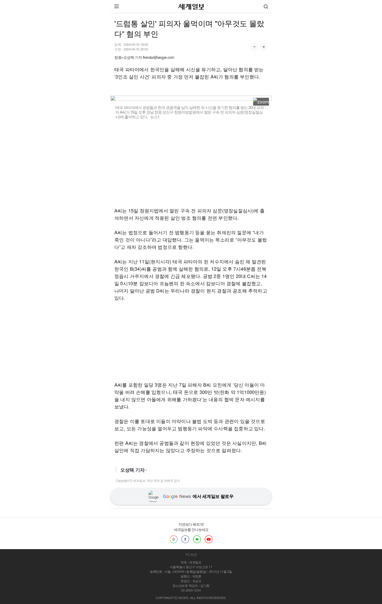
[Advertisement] (191, 163)
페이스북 (185, 539)
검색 (266, 6)
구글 (173, 539)
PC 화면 (191, 554)
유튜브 (209, 539)
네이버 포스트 (197, 539)
